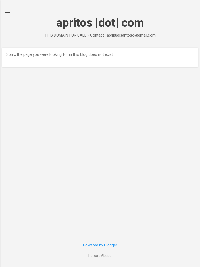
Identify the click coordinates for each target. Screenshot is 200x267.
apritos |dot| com (100, 22)
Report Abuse (100, 255)
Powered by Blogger (100, 245)
